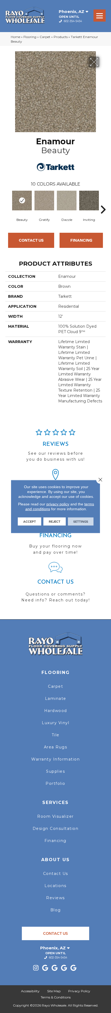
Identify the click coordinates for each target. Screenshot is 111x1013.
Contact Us (31, 240)
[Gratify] (44, 200)
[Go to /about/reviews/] (55, 447)
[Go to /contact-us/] (55, 584)
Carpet (45, 37)
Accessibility (30, 991)
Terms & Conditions (56, 997)
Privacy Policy (79, 991)
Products (61, 37)
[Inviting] (89, 200)
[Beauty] (22, 200)
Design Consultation (56, 828)
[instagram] (36, 968)
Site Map (54, 991)
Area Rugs (55, 747)
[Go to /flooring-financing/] (55, 537)
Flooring (29, 37)
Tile (56, 735)
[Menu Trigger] (99, 15)
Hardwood (55, 710)
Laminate (55, 698)
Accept (29, 521)
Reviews (55, 897)
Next (103, 201)
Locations (55, 885)
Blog (55, 910)
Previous (8, 201)
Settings (80, 521)
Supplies (55, 771)
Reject (54, 521)
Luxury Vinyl (55, 722)
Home (15, 37)
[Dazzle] (67, 200)
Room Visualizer (55, 816)
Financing (81, 240)
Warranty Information (55, 759)
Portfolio (55, 783)
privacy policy (57, 504)
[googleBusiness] (45, 968)
